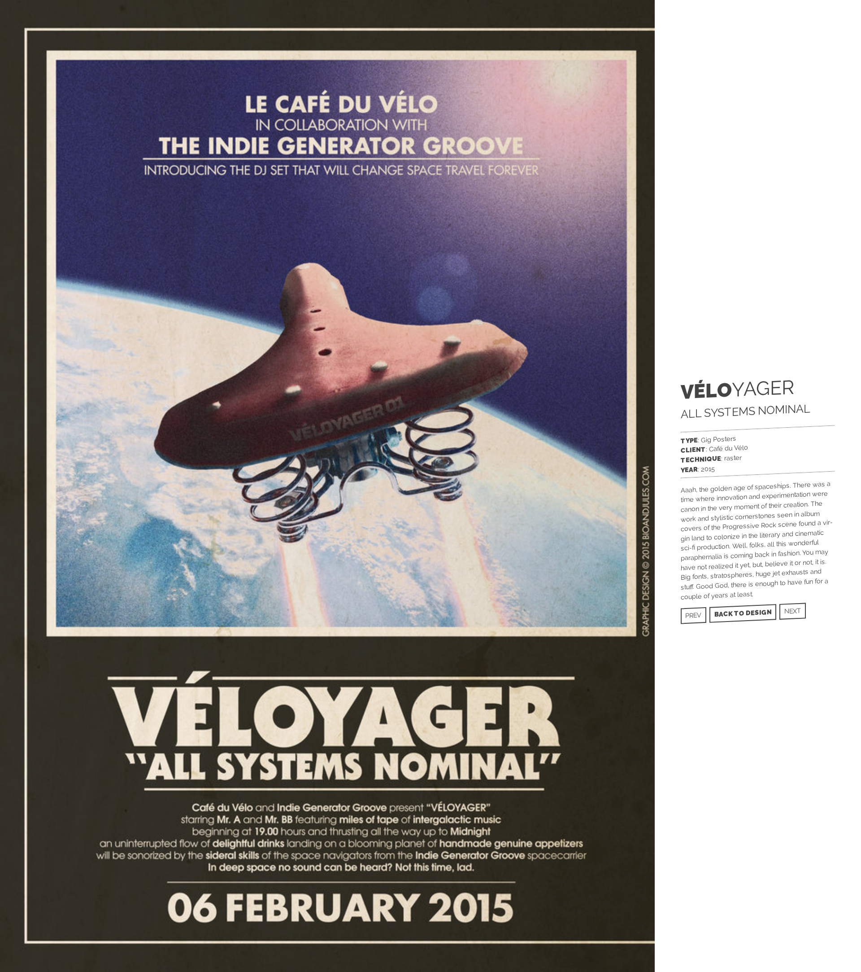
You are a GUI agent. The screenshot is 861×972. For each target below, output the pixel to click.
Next (792, 611)
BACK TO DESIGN (743, 613)
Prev (693, 615)
